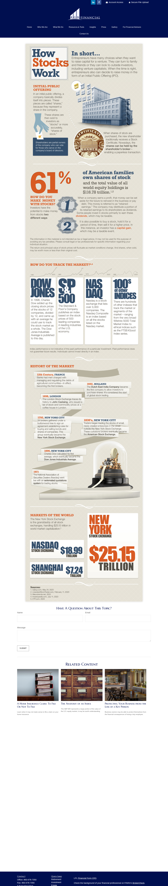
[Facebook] (99, 2)
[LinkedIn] (93, 2)
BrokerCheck (138, 883)
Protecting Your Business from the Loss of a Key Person (125, 705)
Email (87, 612)
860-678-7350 (30, 880)
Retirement (56, 879)
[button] (29, 27)
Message (21, 627)
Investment (56, 882)
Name (20, 612)
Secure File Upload (140, 2)
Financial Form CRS (87, 878)
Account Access (116, 2)
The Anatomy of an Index (76, 703)
